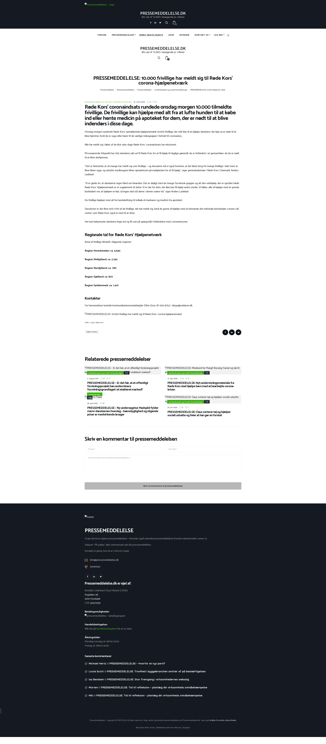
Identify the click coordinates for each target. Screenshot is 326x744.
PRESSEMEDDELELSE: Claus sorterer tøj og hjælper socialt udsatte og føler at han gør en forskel (199, 413)
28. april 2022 (92, 403)
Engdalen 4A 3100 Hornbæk (92, 597)
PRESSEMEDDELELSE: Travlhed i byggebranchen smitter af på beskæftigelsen (156, 671)
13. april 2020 (172, 378)
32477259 (95, 603)
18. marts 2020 (139, 102)
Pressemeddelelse (107, 90)
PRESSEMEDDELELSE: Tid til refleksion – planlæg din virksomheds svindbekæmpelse (154, 687)
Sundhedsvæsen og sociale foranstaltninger (171, 90)
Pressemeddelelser (144, 90)
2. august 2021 (93, 378)
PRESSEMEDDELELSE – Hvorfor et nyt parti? (137, 663)
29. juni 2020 (172, 407)
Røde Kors (92, 332)
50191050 (95, 567)
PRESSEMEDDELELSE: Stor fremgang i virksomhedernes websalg (148, 679)
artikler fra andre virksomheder (223, 720)
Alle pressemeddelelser (125, 90)
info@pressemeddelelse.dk (104, 560)
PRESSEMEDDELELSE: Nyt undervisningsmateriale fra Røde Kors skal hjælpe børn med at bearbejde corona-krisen (200, 386)
